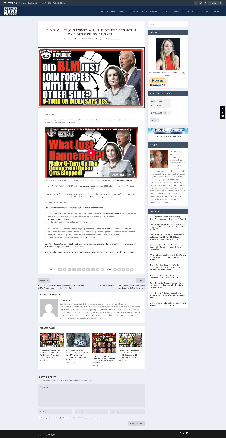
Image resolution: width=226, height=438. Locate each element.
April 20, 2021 (90, 237)
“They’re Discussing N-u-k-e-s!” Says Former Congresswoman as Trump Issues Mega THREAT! (168, 257)
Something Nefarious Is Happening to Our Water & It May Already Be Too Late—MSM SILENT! (167, 295)
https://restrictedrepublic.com (89, 186)
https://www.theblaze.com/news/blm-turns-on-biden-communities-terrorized (74, 208)
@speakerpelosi (112, 213)
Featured (103, 11)
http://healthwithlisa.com (126, 180)
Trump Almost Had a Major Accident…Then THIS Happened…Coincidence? (168, 304)
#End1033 (108, 228)
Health (166, 11)
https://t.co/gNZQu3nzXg (59, 219)
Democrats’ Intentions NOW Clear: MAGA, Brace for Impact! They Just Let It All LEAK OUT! (51, 354)
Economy (155, 11)
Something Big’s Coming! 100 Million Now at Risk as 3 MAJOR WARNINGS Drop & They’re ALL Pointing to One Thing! (167, 237)
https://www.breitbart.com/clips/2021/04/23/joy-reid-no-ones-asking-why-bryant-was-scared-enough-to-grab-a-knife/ (89, 252)
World (122, 11)
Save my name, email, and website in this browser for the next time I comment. (70, 418)
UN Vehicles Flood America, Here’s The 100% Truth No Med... (41, 3)
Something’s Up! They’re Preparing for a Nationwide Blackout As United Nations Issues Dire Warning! (166, 285)
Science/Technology (197, 11)
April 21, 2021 (90, 222)
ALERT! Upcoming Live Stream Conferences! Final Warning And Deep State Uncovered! (104, 359)
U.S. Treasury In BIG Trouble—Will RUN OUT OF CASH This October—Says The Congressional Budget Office (77, 355)
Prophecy (179, 11)
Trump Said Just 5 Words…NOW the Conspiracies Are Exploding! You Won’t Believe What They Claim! (165, 267)
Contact (216, 11)
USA (113, 11)
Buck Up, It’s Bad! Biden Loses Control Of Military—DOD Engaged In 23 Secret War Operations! (130, 354)
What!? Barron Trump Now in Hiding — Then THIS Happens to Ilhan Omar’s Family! (168, 218)
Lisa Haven (76, 39)
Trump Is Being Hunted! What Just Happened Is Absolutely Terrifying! (164, 276)
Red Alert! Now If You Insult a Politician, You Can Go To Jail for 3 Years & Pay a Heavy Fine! (166, 247)
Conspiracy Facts (138, 11)
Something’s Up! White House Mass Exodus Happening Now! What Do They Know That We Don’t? (167, 227)
